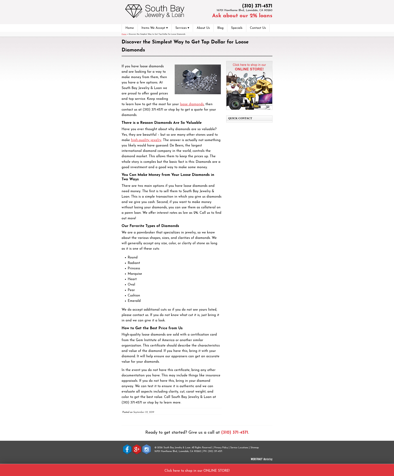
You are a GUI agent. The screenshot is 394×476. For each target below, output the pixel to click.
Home (129, 28)
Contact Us (258, 28)
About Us (203, 28)
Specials (236, 28)
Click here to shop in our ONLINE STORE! (197, 471)
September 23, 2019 (143, 412)
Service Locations (239, 448)
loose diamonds (192, 104)
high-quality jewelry (146, 140)
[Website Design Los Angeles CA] (261, 459)
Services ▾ (182, 28)
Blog (220, 28)
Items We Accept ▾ (154, 28)
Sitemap (254, 448)
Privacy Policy (221, 448)
